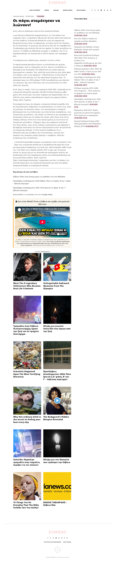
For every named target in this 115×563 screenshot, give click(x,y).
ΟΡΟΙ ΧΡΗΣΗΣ (67, 542)
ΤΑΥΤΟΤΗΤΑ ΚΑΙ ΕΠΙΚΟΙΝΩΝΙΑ (52, 542)
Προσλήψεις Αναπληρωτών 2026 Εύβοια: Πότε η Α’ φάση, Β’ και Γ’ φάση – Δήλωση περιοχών (87, 79)
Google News (47, 194)
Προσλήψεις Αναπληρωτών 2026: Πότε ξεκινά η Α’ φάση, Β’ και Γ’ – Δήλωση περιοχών (87, 101)
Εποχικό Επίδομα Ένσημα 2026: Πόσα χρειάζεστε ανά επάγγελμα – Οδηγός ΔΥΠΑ (88, 123)
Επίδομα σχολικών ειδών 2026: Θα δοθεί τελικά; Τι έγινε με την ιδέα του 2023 (88, 71)
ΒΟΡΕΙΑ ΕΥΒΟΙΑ (67, 10)
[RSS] (64, 537)
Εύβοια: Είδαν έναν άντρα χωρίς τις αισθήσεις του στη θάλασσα (39, 177)
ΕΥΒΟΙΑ (46, 10)
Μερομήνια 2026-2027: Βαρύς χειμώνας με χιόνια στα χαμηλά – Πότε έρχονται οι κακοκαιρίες (87, 112)
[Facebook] (92, 10)
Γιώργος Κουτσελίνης (18, 16)
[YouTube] (101, 10)
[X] (95, 10)
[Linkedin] (107, 10)
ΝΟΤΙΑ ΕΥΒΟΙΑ (81, 10)
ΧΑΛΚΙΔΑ (56, 10)
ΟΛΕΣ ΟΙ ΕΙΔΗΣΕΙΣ (34, 10)
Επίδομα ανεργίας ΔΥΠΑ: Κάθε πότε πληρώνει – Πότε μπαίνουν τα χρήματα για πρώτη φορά (87, 90)
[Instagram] (98, 10)
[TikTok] (104, 10)
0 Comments (40, 16)
